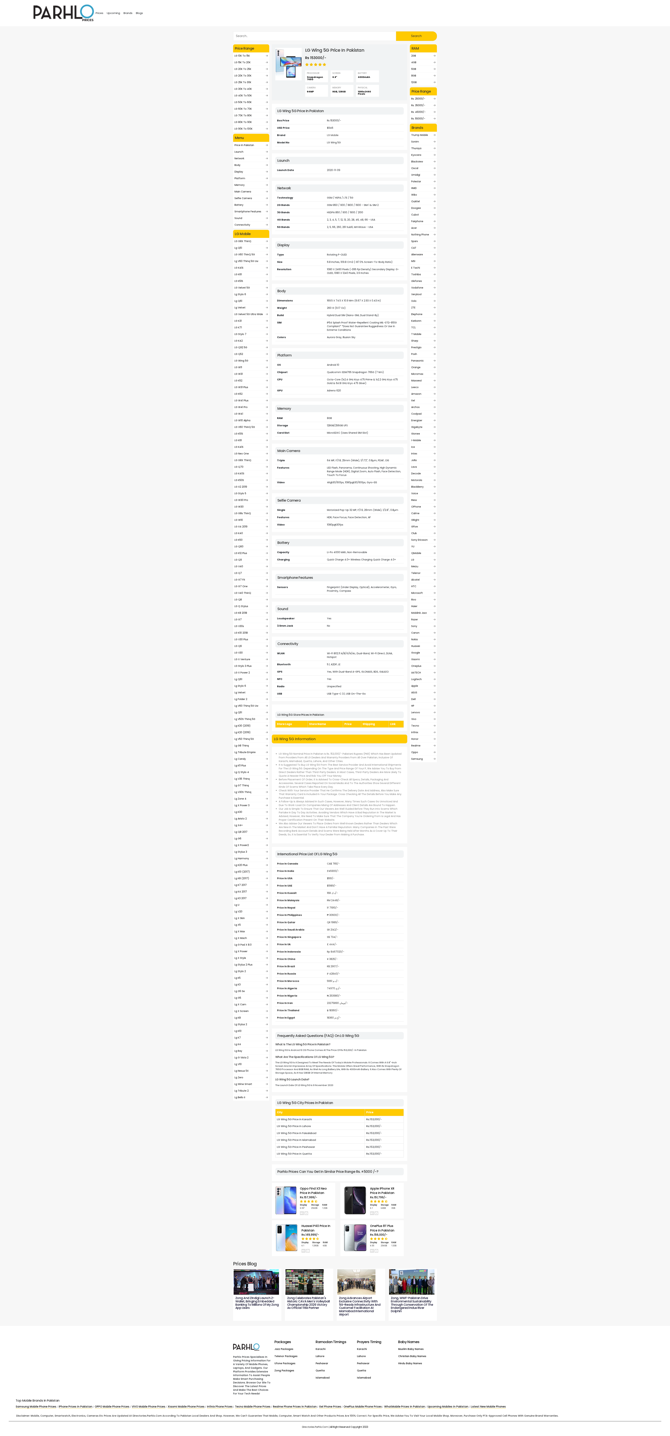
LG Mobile (332, 135)
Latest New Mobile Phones (488, 1406)
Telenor (415, 573)
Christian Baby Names (412, 1356)
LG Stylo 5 (240, 493)
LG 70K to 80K (243, 115)
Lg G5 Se (239, 991)
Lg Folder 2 (240, 699)
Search (416, 36)
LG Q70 (238, 467)
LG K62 (238, 394)
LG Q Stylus (241, 606)
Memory (239, 185)
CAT (413, 248)
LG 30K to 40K (243, 89)
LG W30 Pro (241, 500)
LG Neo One (241, 453)
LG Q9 (238, 560)
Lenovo (415, 712)
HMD (414, 188)
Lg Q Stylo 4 (241, 772)
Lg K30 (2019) (242, 725)
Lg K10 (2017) (242, 871)
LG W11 (238, 367)
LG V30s (239, 626)
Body (237, 165)
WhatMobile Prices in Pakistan (404, 1406)
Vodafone (417, 287)
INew (414, 500)
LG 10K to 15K (242, 55)
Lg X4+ (238, 825)
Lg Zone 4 (240, 798)
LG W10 (238, 520)
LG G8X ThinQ (242, 241)
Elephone (416, 314)
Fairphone (417, 221)
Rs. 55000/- (418, 118)
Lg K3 (237, 984)
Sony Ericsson (419, 540)
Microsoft (417, 593)
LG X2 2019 (240, 487)
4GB (413, 62)
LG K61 (238, 274)
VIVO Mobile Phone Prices (148, 1406)
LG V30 (238, 652)
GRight (415, 520)
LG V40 (238, 566)
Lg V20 (238, 911)
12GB (414, 82)
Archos (415, 407)
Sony (414, 626)
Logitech (416, 679)
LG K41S (238, 267)
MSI (413, 261)
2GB (413, 55)
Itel (413, 400)
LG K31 (238, 321)
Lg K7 (237, 1037)
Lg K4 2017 (240, 891)
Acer (414, 228)
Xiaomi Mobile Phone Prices (186, 1406)
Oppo (414, 752)
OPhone (416, 506)
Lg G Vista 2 (241, 1057)
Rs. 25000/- (418, 98)
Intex (414, 453)
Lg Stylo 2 (240, 971)
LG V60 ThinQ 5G (244, 254)
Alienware (417, 254)
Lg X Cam (240, 1004)
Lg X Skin (239, 918)
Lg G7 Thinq (241, 785)
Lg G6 (237, 838)
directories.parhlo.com (315, 1427)
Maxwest (416, 380)
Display (238, 171)
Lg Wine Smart (243, 1084)
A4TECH (416, 672)
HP (412, 706)
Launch (238, 152)
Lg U (236, 905)
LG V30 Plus (241, 639)
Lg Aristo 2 (240, 818)
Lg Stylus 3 (240, 852)
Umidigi (415, 175)
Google (415, 652)
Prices (99, 13)
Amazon (416, 394)
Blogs (139, 13)
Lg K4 (237, 1044)
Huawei (415, 646)
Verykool (416, 294)
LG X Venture (242, 659)
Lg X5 (237, 925)
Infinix (414, 732)
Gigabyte (416, 427)
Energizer (416, 420)
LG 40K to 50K (243, 95)
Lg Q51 (238, 248)
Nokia (414, 639)
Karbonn (416, 321)
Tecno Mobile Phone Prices (252, 1406)
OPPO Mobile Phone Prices (112, 1406)
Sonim (415, 141)
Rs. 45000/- (418, 112)
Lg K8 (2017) (241, 878)
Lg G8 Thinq (241, 745)
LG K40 (238, 533)
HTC (413, 586)
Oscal (414, 168)
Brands (128, 13)
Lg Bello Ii (239, 1097)
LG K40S (239, 473)
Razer (414, 619)
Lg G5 (237, 998)
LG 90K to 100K (243, 128)
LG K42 (238, 340)
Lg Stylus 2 (240, 1024)
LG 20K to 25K (242, 69)
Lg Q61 (238, 301)
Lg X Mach (240, 938)
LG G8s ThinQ (242, 513)
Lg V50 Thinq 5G (244, 739)
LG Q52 (238, 354)
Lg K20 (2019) (242, 732)
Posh (414, 354)
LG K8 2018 (240, 613)
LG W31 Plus (241, 387)
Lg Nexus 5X (241, 1071)
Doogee (416, 208)
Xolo (413, 301)
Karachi (320, 1349)
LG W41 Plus (241, 400)
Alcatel (415, 579)
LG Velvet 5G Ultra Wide (248, 314)
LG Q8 (238, 599)
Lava (414, 467)
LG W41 (238, 414)
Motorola (416, 480)
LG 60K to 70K (243, 109)
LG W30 (239, 506)
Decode (416, 473)
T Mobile (416, 334)
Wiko (414, 194)
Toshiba (416, 274)
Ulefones (416, 281)
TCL (413, 327)
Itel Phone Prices (330, 1406)
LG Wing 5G (241, 360)
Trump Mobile (419, 135)
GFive (414, 526)
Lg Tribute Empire (245, 752)
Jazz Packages (283, 1349)
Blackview (417, 161)
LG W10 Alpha (242, 420)
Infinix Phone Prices (220, 1406)
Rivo (413, 599)
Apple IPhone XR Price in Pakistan (382, 1190)
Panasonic (417, 360)
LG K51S (238, 281)
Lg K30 (238, 812)
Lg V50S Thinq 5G (244, 719)
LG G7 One (241, 586)
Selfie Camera (243, 198)
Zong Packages (284, 1370)
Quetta (320, 1370)
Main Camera (242, 191)
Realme (415, 745)
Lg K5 (237, 978)
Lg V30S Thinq (242, 792)
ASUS (414, 692)
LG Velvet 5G (242, 287)
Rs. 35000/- (418, 105)
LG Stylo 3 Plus (243, 666)
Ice (413, 447)
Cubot (415, 214)
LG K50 (238, 540)
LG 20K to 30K (242, 75)
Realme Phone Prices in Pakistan (295, 1406)
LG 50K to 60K (243, 102)
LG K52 (238, 380)
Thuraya (416, 148)
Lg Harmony (241, 858)
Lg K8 (237, 1017)
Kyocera (416, 155)
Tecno (415, 725)
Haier (414, 606)
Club (414, 533)
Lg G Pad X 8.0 (243, 944)
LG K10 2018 (241, 633)
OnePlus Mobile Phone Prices (363, 1406)
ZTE (413, 307)
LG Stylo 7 (240, 334)
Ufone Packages (284, 1363)
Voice (414, 493)
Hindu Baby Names (410, 1363)
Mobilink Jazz (419, 613)
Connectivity (242, 225)
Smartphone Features (247, 211)
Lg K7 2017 (240, 885)
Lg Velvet (239, 307)
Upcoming (113, 13)
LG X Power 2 (242, 672)
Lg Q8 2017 (240, 832)
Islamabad (323, 1377)
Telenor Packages (285, 1356)
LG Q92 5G (240, 347)
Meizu (414, 566)
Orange (415, 367)
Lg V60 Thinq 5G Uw (246, 261)
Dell (413, 699)
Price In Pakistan (244, 145)
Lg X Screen (241, 1011)
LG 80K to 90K (243, 122)
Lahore (320, 1356)
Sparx (414, 241)
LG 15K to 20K (242, 62)
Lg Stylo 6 (240, 294)
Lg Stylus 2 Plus (243, 964)
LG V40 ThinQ (242, 593)
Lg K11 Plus (240, 765)
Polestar (416, 181)
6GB (413, 69)
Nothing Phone (420, 234)
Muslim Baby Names (411, 1349)
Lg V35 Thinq (242, 779)
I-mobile (416, 440)
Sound (238, 218)
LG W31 (238, 374)
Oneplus (416, 666)
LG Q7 (238, 573)
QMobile (416, 553)
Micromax (417, 374)
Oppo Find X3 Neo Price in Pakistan (313, 1190)
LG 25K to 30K (242, 82)
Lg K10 (237, 1031)
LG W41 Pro (241, 407)
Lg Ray (238, 1051)
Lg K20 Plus (241, 865)
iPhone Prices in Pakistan (75, 1406)
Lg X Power (240, 951)
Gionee (415, 433)
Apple (414, 686)
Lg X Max (239, 931)
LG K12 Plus (240, 553)
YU (412, 546)
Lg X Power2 (241, 845)
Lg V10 (238, 1064)
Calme (415, 513)
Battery (238, 205)
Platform (239, 178)
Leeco (415, 387)
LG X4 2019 (240, 526)
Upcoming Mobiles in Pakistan (447, 1406)
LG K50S (239, 480)
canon (415, 633)
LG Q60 (238, 546)
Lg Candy (240, 759)
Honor (414, 739)
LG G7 (238, 619)
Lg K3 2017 (240, 898)
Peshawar (322, 1363)
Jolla (414, 460)
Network (239, 158)
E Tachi (415, 267)
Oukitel (415, 201)
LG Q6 (238, 646)
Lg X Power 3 (242, 805)
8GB (413, 75)
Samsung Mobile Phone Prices (36, 1406)
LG (412, 560)
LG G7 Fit (239, 579)
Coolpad (416, 414)
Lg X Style (240, 958)
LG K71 (238, 327)
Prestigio (416, 347)
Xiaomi (415, 659)
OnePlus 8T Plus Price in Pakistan (382, 1228)
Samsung (417, 759)
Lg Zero (238, 1077)
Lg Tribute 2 (241, 1090)
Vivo (413, 719)
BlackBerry (417, 487)
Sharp (414, 340)
